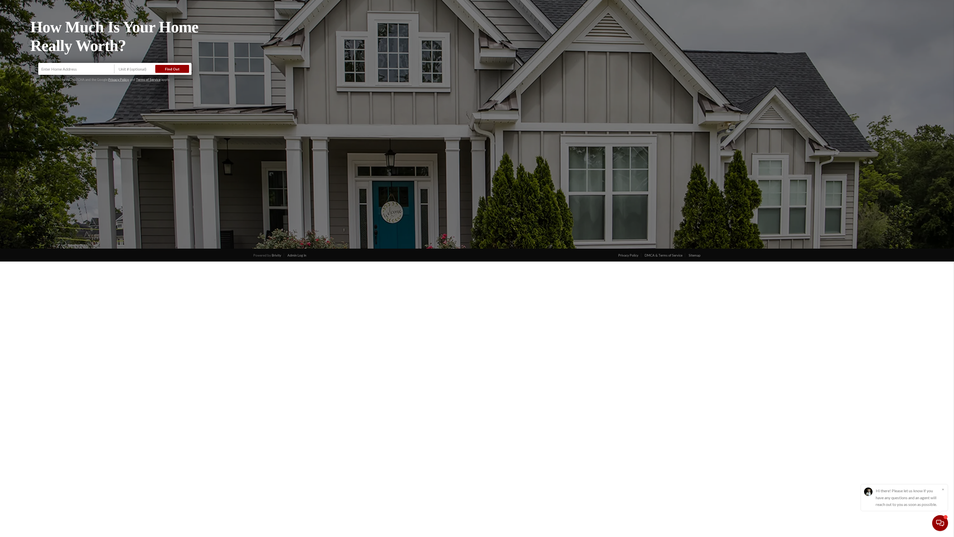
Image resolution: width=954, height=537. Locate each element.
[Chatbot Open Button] (940, 523)
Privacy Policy (118, 80)
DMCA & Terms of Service (663, 255)
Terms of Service (148, 80)
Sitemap (695, 255)
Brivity (276, 255)
